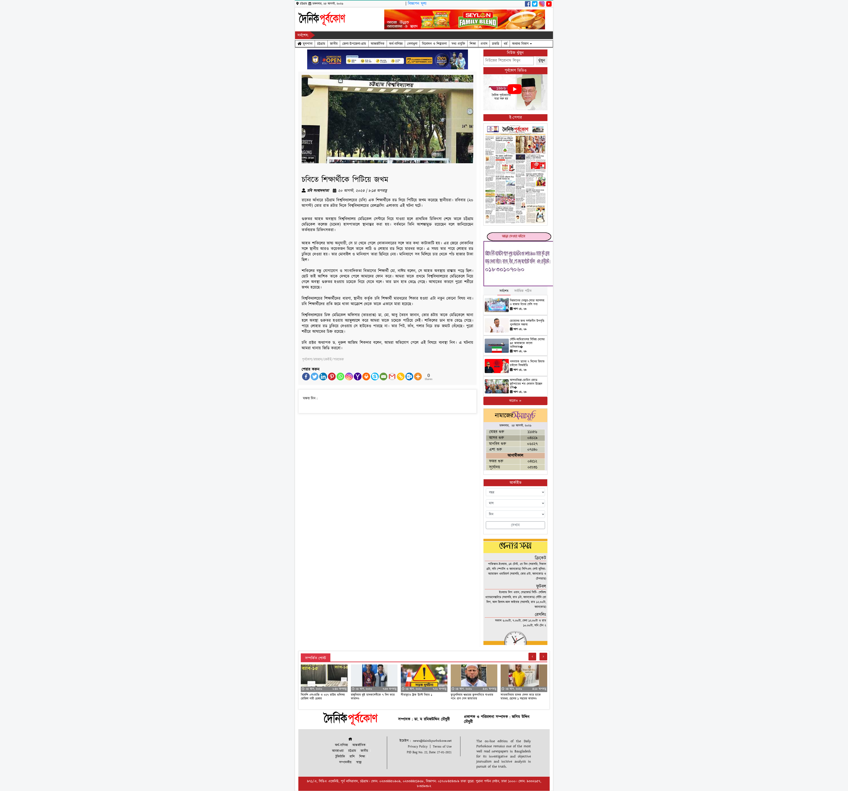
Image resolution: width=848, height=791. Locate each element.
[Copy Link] (401, 376)
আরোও (514, 400)
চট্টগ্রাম (321, 43)
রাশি (352, 756)
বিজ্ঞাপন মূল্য (417, 3)
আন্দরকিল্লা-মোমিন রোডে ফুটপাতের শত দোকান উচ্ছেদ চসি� (526, 384)
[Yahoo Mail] (358, 376)
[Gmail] (392, 376)
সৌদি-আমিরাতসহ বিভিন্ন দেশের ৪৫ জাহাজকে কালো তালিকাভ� (527, 343)
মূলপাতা (306, 43)
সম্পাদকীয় (345, 762)
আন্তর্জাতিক (377, 43)
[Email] (383, 376)
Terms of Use (442, 746)
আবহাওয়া (338, 751)
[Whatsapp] (340, 376)
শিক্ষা (473, 43)
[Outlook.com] (409, 376)
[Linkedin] (323, 376)
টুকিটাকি (340, 756)
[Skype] (375, 376)
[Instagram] (349, 376)
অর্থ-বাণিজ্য (396, 43)
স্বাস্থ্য (359, 762)
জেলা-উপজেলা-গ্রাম (354, 43)
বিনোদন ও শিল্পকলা (434, 43)
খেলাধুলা (412, 43)
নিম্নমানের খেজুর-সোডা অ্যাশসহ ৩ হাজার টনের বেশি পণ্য (527, 302)
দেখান (515, 525)
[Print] (366, 376)
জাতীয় (334, 43)
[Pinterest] (332, 376)
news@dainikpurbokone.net (432, 740)
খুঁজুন (541, 60)
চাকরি (495, 43)
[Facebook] (306, 376)
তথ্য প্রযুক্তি (458, 43)
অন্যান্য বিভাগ (521, 43)
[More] (418, 376)
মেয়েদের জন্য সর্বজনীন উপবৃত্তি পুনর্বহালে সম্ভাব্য (527, 323)
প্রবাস (484, 43)
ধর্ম (505, 43)
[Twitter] (314, 376)
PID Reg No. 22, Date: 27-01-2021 (429, 752)
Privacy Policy (418, 746)
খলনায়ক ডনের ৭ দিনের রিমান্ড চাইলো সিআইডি (527, 363)
